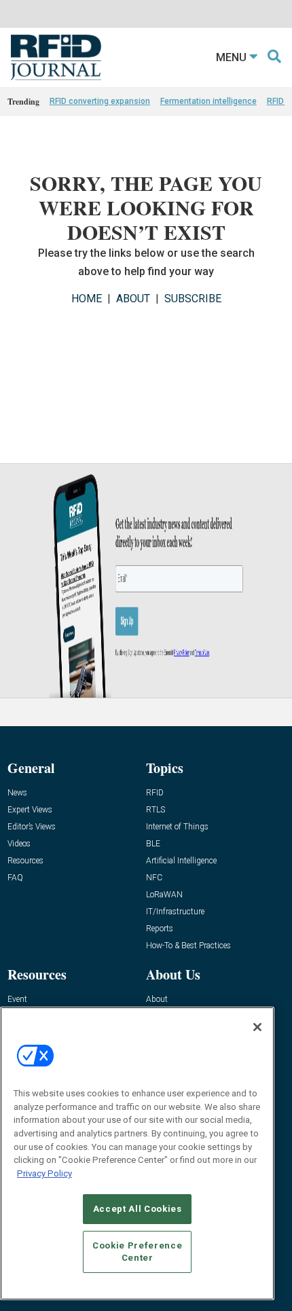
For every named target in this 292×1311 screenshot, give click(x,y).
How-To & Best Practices (188, 945)
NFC (154, 878)
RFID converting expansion (100, 101)
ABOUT (133, 298)
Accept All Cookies (137, 1209)
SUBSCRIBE (192, 298)
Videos (19, 844)
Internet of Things (177, 827)
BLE (153, 844)
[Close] (257, 1027)
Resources (25, 861)
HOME (86, 298)
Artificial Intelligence (181, 861)
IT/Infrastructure (175, 912)
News (17, 793)
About (157, 999)
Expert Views (29, 810)
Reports (159, 928)
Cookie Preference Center (137, 1251)
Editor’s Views (31, 827)
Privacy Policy (44, 1173)
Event (17, 999)
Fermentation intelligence (208, 101)
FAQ (15, 878)
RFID (155, 793)
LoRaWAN (164, 895)
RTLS (155, 810)
